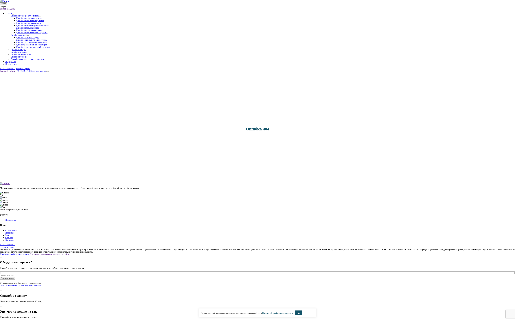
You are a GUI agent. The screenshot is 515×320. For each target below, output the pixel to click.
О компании (11, 64)
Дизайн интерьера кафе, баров (30, 20)
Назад (3, 4)
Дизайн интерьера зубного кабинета (32, 25)
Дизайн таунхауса (19, 52)
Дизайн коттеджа (18, 49)
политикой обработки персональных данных (20, 285)
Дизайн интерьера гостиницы (29, 23)
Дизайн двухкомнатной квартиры (31, 42)
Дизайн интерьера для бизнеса (25, 16)
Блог (7, 235)
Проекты (9, 233)
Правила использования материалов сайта (49, 254)
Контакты (9, 240)
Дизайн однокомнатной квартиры (31, 40)
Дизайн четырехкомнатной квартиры (33, 47)
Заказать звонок (7, 247)
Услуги (8, 13)
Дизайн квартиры (19, 35)
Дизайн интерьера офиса (27, 28)
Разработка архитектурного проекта (27, 59)
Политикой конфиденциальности (277, 313)
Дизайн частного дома (21, 54)
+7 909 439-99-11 (7, 68)
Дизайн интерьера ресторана (29, 30)
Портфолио (10, 61)
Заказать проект (23, 68)
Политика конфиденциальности (14, 254)
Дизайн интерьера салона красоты (31, 33)
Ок (299, 313)
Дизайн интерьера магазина (29, 18)
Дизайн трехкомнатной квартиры (31, 45)
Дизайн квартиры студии (27, 37)
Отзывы (9, 237)
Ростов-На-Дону (7, 9)
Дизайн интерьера (19, 57)
